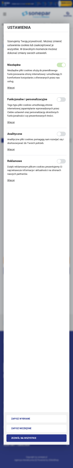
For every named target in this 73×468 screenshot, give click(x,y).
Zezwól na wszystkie (23, 438)
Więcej (11, 87)
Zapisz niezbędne (21, 428)
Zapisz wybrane (20, 418)
